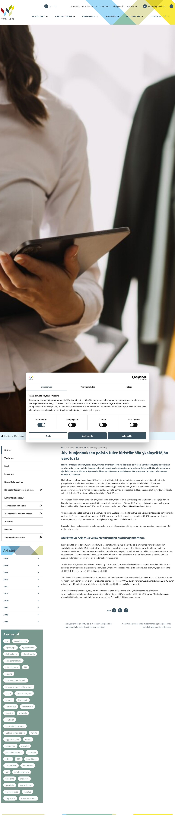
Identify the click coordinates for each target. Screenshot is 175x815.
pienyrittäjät (94, 448)
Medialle (8, 529)
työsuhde (9, 785)
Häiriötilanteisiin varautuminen (19, 490)
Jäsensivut (74, 6)
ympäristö (10, 798)
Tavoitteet (38, 16)
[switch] (72, 425)
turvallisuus (31, 759)
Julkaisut (8, 521)
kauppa (8, 700)
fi (46, 6)
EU (25, 667)
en (55, 6)
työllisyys (24, 778)
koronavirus (27, 706)
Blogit (7, 466)
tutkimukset (28, 765)
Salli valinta (87, 436)
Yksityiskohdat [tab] (87, 387)
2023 (5, 579)
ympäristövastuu (28, 798)
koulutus (9, 713)
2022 (5, 586)
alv (88, 448)
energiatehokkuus (13, 660)
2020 (5, 600)
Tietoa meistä (158, 16)
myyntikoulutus (12, 739)
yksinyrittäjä (103, 448)
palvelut (25, 746)
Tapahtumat (104, 6)
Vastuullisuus (63, 16)
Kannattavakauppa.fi (14, 497)
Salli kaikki (127, 436)
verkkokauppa (11, 792)
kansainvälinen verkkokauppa (18, 687)
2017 (5, 621)
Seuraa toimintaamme (14, 537)
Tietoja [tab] (128, 387)
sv (50, 6)
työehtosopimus (21, 772)
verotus (27, 792)
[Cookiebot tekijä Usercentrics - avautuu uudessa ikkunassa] (134, 378)
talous (8, 759)
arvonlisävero (20, 641)
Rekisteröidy (133, 6)
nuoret (28, 739)
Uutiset (80, 448)
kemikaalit (22, 700)
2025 (5, 565)
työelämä (9, 778)
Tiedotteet (9, 458)
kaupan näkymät (24, 693)
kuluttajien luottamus (14, 726)
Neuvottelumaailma (13, 482)
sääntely (32, 752)
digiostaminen (28, 647)
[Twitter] (114, 610)
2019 (5, 607)
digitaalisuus (11, 654)
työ (6, 772)
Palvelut (111, 16)
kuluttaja (23, 713)
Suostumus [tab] (46, 387)
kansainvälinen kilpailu (15, 680)
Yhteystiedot (119, 6)
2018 (5, 614)
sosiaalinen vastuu (13, 752)
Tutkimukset (11, 765)
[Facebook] (126, 610)
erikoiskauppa (11, 667)
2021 (5, 593)
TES (18, 759)
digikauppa (10, 647)
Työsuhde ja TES (89, 6)
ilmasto (8, 674)
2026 (5, 558)
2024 (5, 572)
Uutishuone (133, 16)
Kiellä (48, 436)
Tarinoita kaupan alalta (15, 505)
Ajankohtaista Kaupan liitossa (18, 513)
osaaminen (10, 746)
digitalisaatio (29, 654)
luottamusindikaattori (15, 733)
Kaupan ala (88, 16)
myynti (34, 733)
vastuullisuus (26, 785)
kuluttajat (9, 719)
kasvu (8, 693)
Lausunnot (9, 474)
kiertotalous (10, 706)
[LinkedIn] (120, 610)
